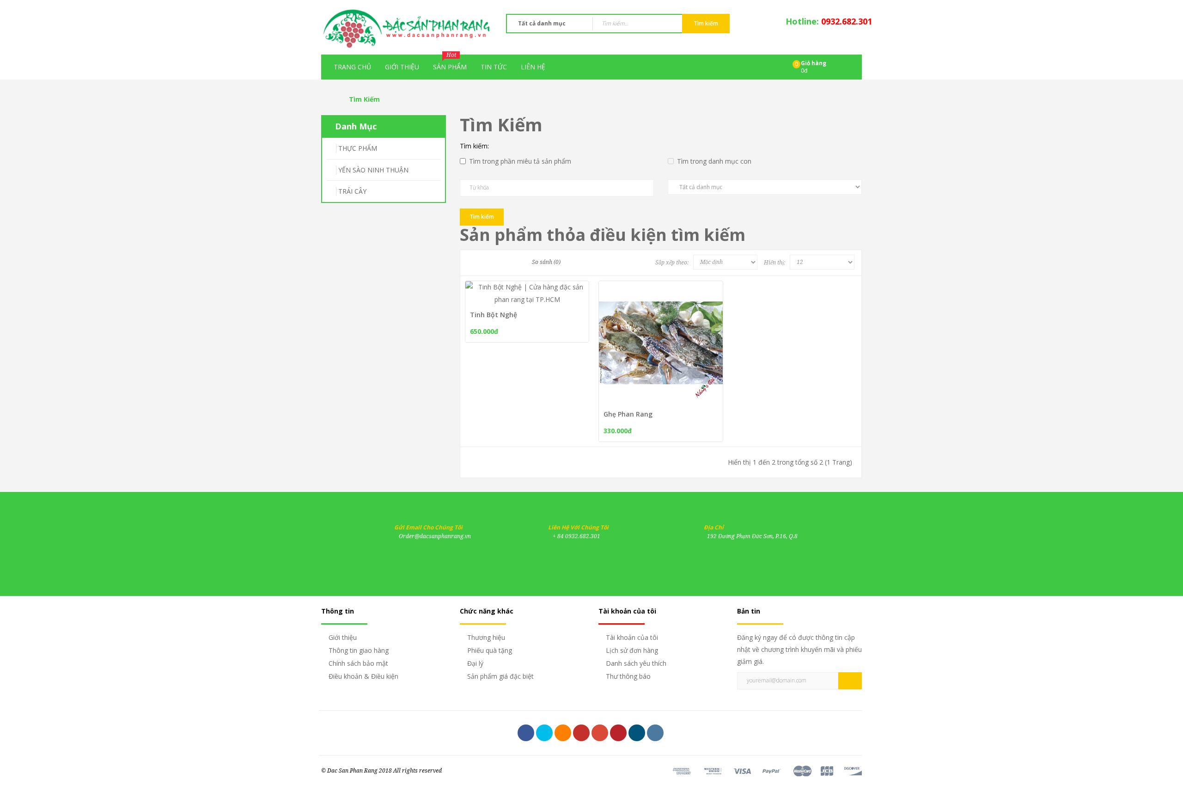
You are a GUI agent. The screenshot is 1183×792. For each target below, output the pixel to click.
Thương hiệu (486, 637)
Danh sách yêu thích (636, 663)
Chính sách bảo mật (358, 663)
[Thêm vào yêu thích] (533, 287)
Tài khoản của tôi (632, 637)
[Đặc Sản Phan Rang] (406, 27)
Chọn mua (631, 331)
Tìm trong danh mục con (714, 161)
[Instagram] (655, 732)
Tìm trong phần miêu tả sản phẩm (520, 161)
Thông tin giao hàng (359, 650)
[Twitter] (544, 732)
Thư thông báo (628, 676)
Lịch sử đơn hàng (632, 650)
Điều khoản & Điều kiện (363, 676)
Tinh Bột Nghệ (493, 314)
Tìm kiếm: (474, 145)
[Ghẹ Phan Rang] (702, 347)
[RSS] (563, 732)
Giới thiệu (343, 637)
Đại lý (475, 663)
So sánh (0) (546, 262)
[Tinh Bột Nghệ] (568, 287)
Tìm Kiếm (364, 99)
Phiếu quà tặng (489, 650)
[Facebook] (526, 732)
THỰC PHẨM (357, 148)
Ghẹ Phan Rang (628, 414)
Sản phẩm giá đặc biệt (500, 676)
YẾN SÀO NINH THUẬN (373, 170)
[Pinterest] (618, 732)
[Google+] (600, 732)
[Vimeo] (636, 732)
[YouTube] (581, 732)
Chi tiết (678, 331)
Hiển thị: (774, 262)
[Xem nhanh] (551, 287)
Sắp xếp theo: (672, 262)
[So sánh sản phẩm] (515, 287)
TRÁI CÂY (352, 191)
